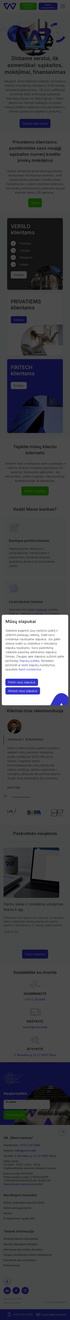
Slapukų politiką (29, 661)
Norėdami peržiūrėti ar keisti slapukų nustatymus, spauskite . (30, 665)
